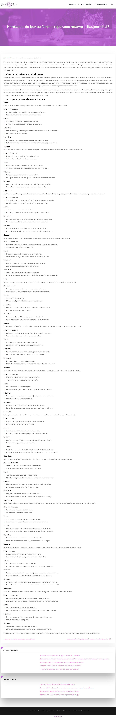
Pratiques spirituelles (101, 4)
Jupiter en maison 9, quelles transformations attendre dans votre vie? (89, 639)
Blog (112, 4)
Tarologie (89, 4)
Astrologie (72, 4)
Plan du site (58, 717)
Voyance (81, 4)
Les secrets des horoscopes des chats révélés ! (19, 639)
